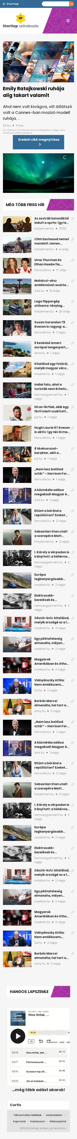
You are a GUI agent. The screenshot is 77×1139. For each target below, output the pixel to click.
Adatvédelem (54, 1115)
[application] (38, 173)
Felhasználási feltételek (27, 1115)
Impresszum (37, 1121)
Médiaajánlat (58, 1121)
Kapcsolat (19, 1121)
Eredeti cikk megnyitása (38, 139)
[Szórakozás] (22, 20)
